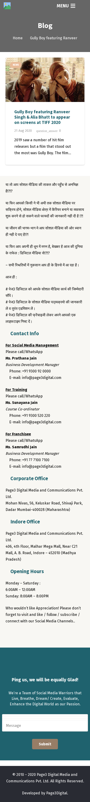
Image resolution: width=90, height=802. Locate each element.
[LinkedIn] (37, 634)
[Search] (83, 6)
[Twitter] (19, 634)
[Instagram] (28, 634)
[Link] (7, 5)
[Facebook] (10, 634)
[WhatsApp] (47, 634)
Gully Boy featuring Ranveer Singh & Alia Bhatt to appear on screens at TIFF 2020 (42, 117)
